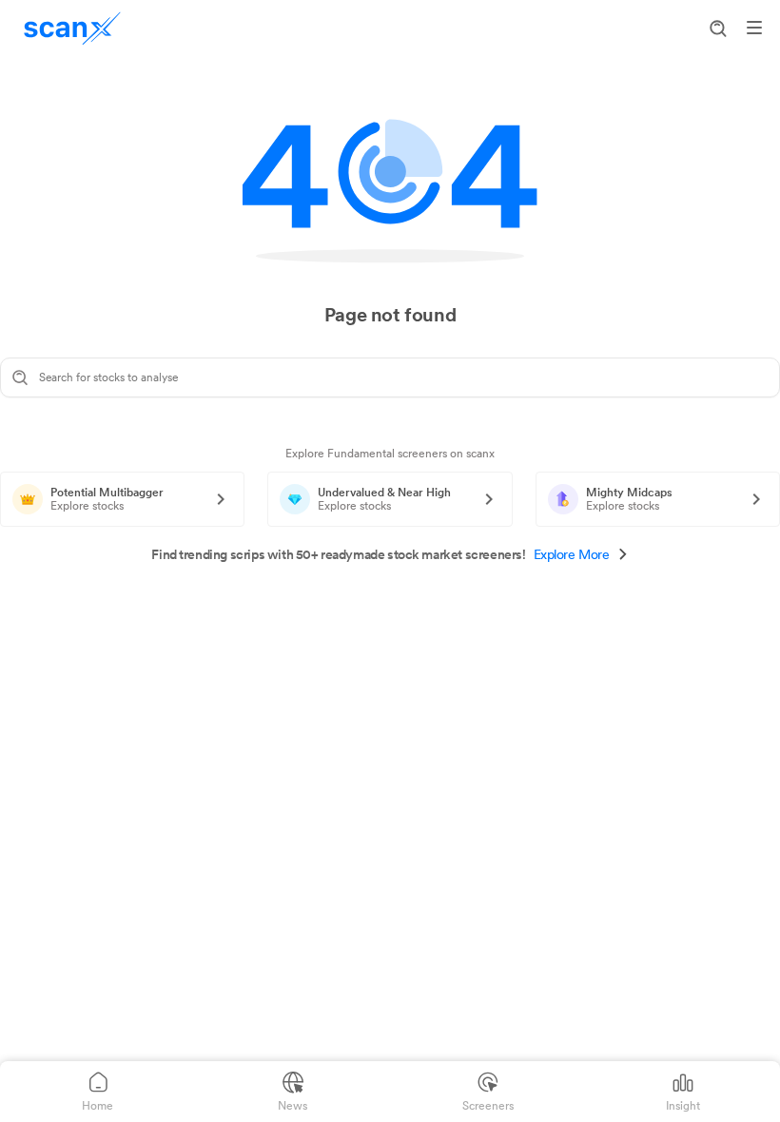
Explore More (572, 554)
